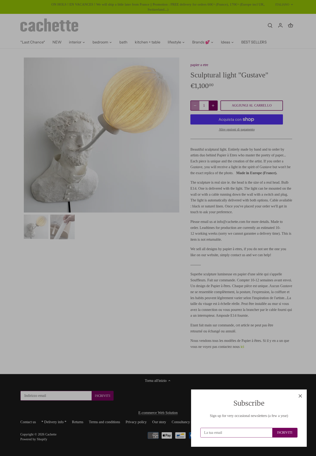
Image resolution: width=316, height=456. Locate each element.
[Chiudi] (300, 396)
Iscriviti (284, 432)
